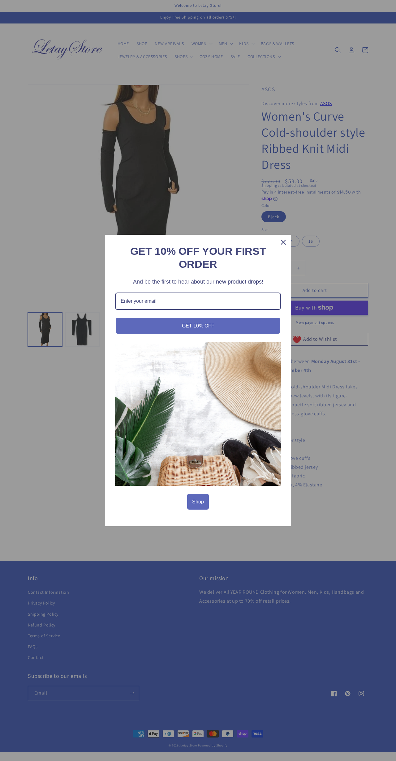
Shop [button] (198, 501)
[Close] (283, 242)
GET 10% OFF (198, 325)
